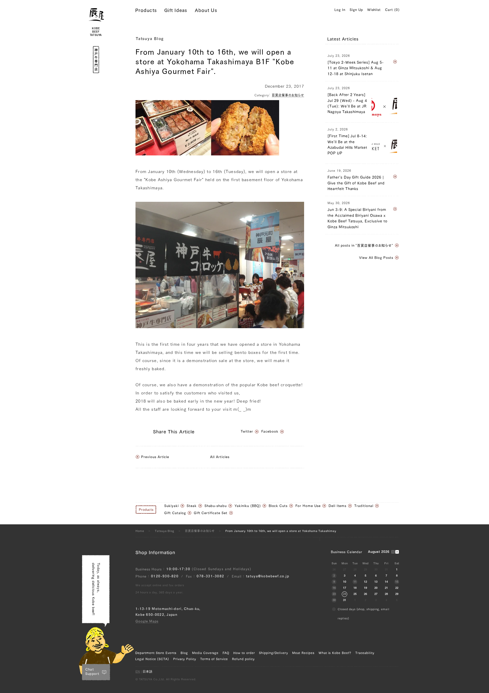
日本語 (148, 671)
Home (139, 530)
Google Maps (146, 621)
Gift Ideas (175, 10)
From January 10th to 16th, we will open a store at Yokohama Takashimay (280, 530)
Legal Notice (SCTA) (152, 658)
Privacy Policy (184, 658)
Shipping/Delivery (273, 652)
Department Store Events (155, 652)
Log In (339, 9)
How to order (244, 652)
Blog (184, 652)
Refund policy (243, 658)
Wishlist (374, 9)
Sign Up (356, 9)
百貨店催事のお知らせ (288, 95)
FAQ (226, 652)
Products (146, 10)
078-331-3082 (210, 576)
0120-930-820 (165, 576)
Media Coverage (205, 652)
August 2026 (379, 552)
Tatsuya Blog (150, 39)
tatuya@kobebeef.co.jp (267, 576)
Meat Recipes (303, 652)
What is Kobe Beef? (335, 652)
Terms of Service (214, 658)
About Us (206, 10)
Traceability (364, 652)
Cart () (392, 9)
